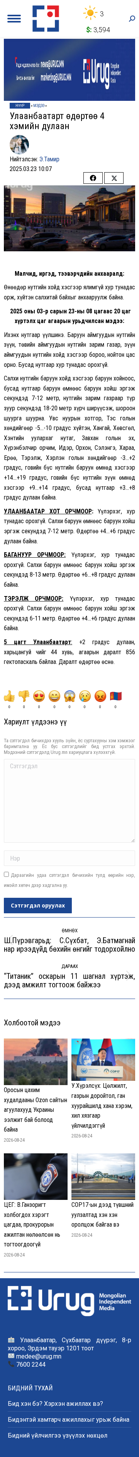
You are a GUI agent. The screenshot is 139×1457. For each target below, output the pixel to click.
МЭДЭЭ (38, 106)
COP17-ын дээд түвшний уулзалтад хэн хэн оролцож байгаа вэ (102, 1214)
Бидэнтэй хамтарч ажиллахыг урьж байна (68, 1419)
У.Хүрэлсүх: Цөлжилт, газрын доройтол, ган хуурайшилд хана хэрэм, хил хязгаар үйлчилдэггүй (101, 1105)
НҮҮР (19, 106)
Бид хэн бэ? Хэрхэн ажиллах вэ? (55, 1403)
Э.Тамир (49, 159)
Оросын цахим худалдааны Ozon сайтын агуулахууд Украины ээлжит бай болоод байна (35, 1109)
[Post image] (36, 1062)
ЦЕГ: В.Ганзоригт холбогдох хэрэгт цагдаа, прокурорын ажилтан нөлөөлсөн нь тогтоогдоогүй (32, 1224)
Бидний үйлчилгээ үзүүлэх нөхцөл (57, 1435)
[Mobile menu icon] (14, 18)
